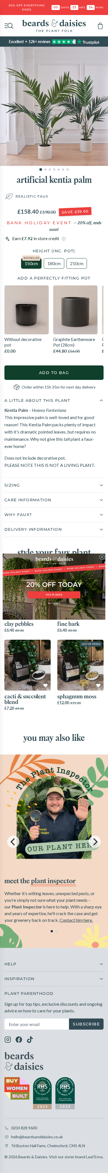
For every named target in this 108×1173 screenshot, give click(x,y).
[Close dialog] (102, 556)
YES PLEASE (54, 594)
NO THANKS (54, 603)
